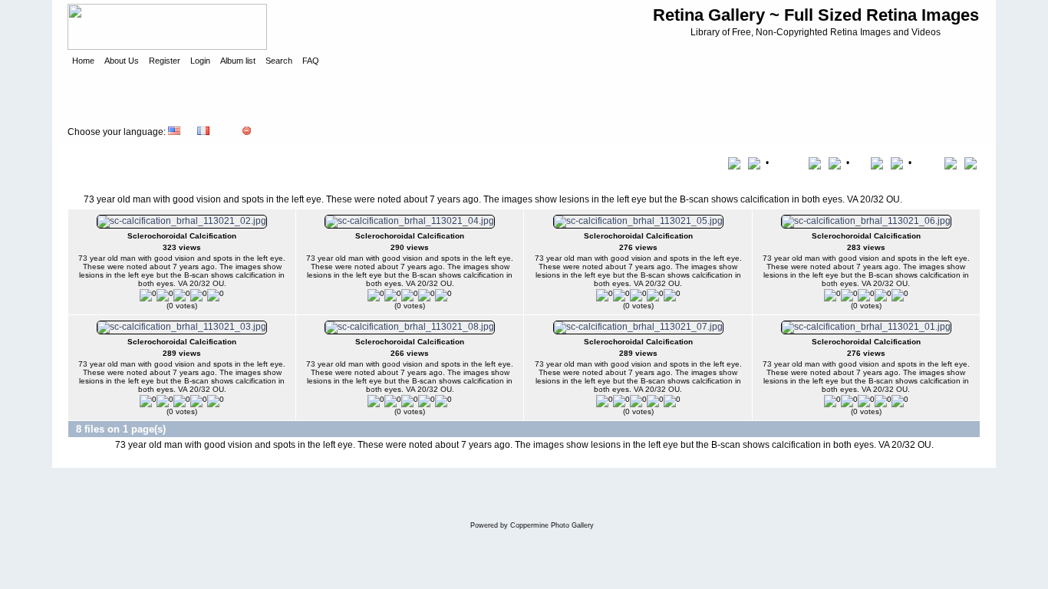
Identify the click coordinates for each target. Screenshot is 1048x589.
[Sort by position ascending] (953, 162)
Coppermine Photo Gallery (552, 525)
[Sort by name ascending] (817, 162)
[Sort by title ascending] (737, 162)
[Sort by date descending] (898, 162)
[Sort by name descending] (836, 162)
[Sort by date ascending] (879, 162)
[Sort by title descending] (755, 162)
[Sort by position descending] (972, 162)
